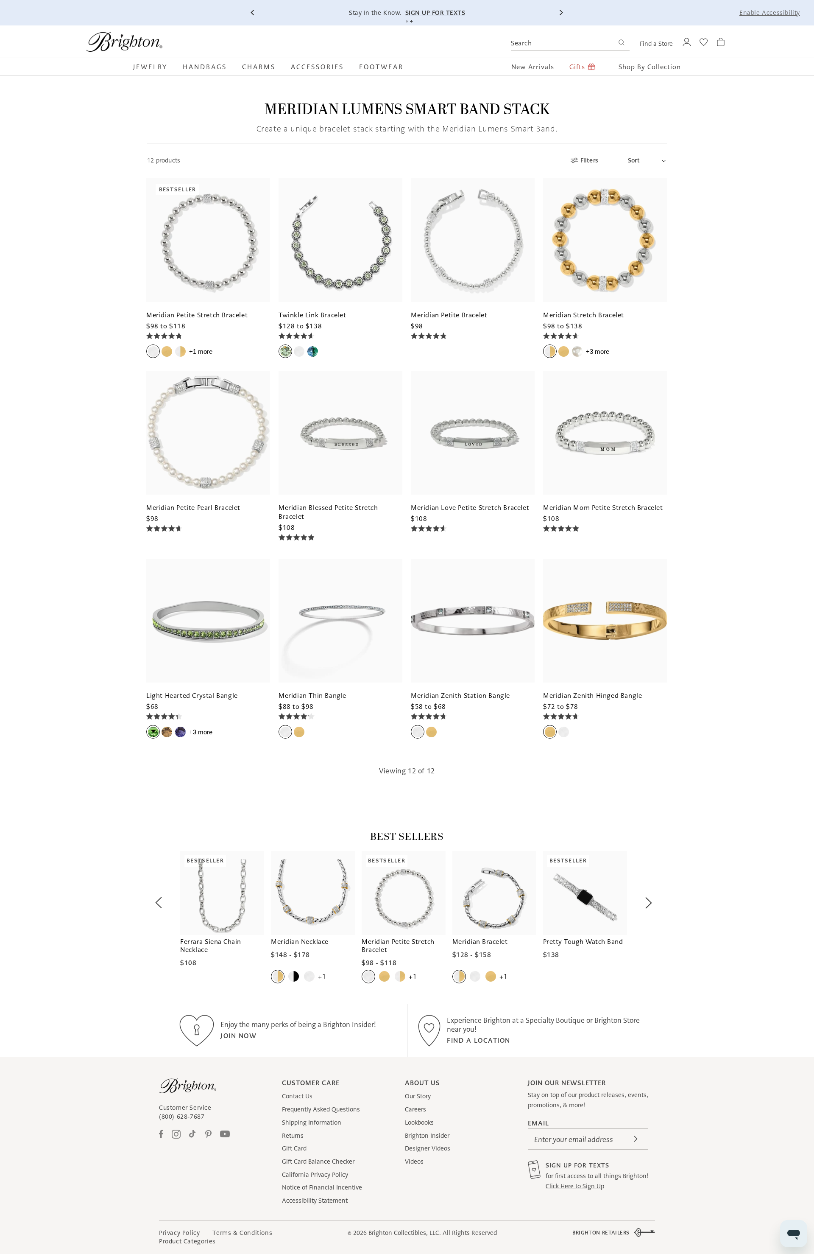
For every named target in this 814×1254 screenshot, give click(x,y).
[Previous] (253, 12)
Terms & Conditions (242, 1233)
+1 (200, 351)
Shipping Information (311, 1122)
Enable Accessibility (769, 13)
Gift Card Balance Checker (318, 1161)
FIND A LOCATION (478, 1040)
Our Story (418, 1096)
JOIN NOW (238, 1036)
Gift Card (294, 1148)
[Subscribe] (635, 1139)
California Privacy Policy (315, 1174)
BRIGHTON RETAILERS (601, 1232)
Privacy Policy (179, 1233)
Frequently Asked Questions (321, 1109)
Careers (415, 1109)
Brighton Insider (427, 1135)
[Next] (561, 12)
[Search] (621, 43)
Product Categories (187, 1241)
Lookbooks (419, 1122)
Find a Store (656, 44)
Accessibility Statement (315, 1200)
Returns (293, 1135)
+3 (597, 351)
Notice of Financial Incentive (322, 1187)
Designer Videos (427, 1148)
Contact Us (297, 1096)
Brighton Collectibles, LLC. (404, 1233)
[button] (154, 66)
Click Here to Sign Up (575, 1186)
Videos (414, 1161)
